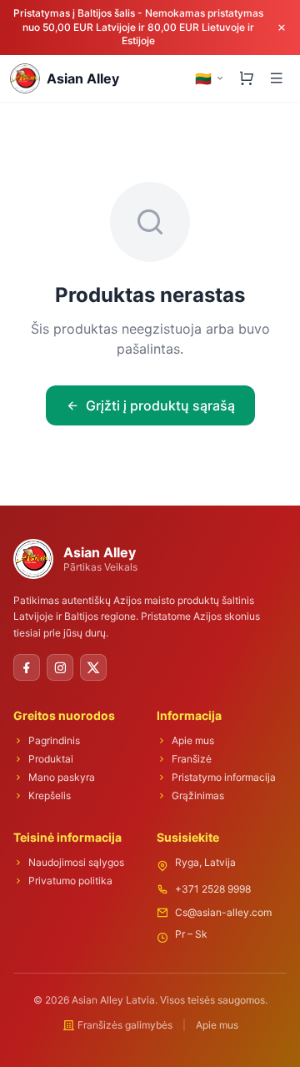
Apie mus (193, 740)
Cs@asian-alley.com (223, 912)
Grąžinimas (198, 795)
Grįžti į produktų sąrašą (160, 405)
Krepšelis (49, 795)
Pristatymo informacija (224, 777)
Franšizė (192, 758)
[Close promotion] (281, 27)
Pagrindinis (54, 740)
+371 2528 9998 (213, 889)
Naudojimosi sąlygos (76, 862)
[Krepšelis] (246, 78)
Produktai (50, 758)
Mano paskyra (61, 777)
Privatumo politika (70, 880)
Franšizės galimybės (125, 1025)
